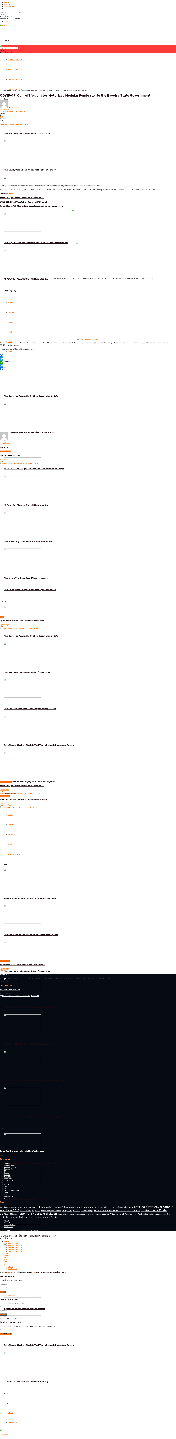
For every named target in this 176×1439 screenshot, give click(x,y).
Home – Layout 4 (15, 1249)
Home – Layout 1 (14, 50)
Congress (37, 1211)
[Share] (88, 368)
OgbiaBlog (34, 1230)
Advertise (7, 5)
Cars (33, 1211)
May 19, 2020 (5, 109)
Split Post (15, 1217)
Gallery (143, 1211)
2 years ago (4, 625)
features (7, 1177)
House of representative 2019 (69, 1214)
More (6, 1403)
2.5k (1, 461)
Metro (6, 1184)
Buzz (6, 99)
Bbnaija (22, 1211)
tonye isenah (28, 1217)
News (10, 352)
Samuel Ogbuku (152, 1214)
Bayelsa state (20, 111)
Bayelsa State (127, 1207)
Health (21, 1213)
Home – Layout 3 (15, 1247)
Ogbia (2, 617)
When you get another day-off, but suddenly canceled (30, 1163)
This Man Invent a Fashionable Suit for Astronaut (28, 971)
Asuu (67, 1207)
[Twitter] (88, 359)
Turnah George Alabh (39, 1217)
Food (10, 805)
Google (15, 1214)
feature (7, 1175)
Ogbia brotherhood (11, 1190)
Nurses (120, 1214)
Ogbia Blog (10, 1230)
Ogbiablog (15, 107)
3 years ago (4, 969)
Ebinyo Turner (76, 1211)
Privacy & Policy (10, 6)
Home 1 (9, 90)
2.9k (1, 805)
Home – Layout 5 (15, 89)
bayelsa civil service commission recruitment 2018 (85, 1207)
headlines (8, 1179)
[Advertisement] (61, 73)
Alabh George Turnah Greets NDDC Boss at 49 (22, 198)
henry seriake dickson (41, 1213)
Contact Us (8, 8)
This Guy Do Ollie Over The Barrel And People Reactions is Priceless (36, 243)
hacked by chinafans (10, 455)
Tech (6, 1194)
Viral (54, 1216)
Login (6, 22)
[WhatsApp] (88, 362)
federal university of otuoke (125, 1211)
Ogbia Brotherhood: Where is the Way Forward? (23, 620)
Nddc (104, 1214)
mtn (5, 1186)
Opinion (7, 1192)
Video (6, 1393)
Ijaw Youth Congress (87, 1214)
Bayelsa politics (8, 111)
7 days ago (4, 459)
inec (96, 1214)
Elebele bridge (87, 1211)
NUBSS (115, 1214)
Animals (7, 361)
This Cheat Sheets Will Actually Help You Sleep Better (30, 1236)
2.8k (1, 627)
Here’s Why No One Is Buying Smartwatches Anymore (29, 781)
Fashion (113, 1210)
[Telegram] (88, 365)
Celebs (6, 1173)
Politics (141, 1214)
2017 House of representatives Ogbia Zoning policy (19, 1207)
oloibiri (131, 1214)
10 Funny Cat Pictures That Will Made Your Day (26, 1381)
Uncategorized (5, 451)
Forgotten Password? (8, 1295)
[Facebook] (88, 355)
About (6, 3)
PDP (135, 1214)
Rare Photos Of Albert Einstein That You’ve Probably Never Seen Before (39, 1345)
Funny (136, 1210)
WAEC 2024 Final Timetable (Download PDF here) (23, 202)
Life (5, 1183)
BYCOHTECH (27, 1211)
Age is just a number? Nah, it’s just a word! (24, 1309)
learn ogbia (8, 1181)
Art (63, 1207)
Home (6, 40)
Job (99, 1214)
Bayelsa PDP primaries (111, 1207)
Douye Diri (67, 1210)
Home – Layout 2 (15, 1245)
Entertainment (101, 1210)
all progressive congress (49, 1207)
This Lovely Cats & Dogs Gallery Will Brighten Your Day (30, 432)
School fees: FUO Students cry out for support (22, 206)
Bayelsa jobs (9, 1165)
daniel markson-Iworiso (51, 1211)
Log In (20, 1318)
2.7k (1, 792)
